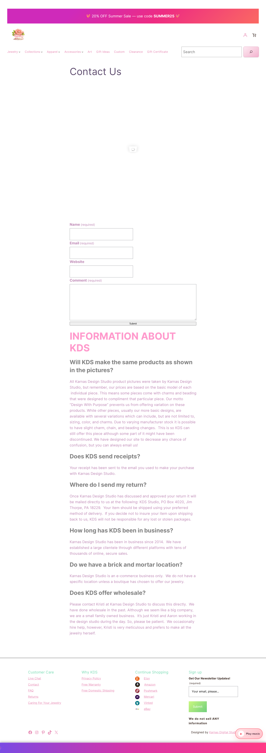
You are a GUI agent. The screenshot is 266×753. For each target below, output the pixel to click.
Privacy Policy (91, 678)
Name (82, 224)
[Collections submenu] (42, 52)
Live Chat (34, 678)
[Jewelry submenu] (19, 52)
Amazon (149, 684)
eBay (147, 709)
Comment (86, 280)
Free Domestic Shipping (98, 690)
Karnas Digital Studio (223, 732)
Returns (33, 696)
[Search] (251, 52)
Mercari (149, 696)
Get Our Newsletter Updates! (209, 681)
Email (82, 243)
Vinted (148, 703)
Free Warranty (91, 684)
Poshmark (150, 690)
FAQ (30, 690)
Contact (33, 684)
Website (77, 262)
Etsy (147, 678)
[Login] (245, 35)
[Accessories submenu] (82, 52)
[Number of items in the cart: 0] (254, 35)
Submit (133, 323)
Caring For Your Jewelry (44, 703)
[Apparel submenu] (59, 52)
